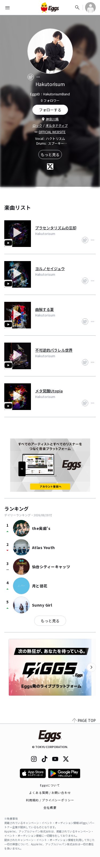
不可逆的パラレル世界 (54, 350)
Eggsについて (50, 785)
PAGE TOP (87, 720)
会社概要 (49, 807)
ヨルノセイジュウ (50, 268)
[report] (38, 77)
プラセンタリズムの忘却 (55, 227)
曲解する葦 (44, 309)
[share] (30, 77)
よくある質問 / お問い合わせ (50, 792)
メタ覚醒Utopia (49, 390)
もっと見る (50, 154)
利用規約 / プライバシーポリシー (50, 800)
